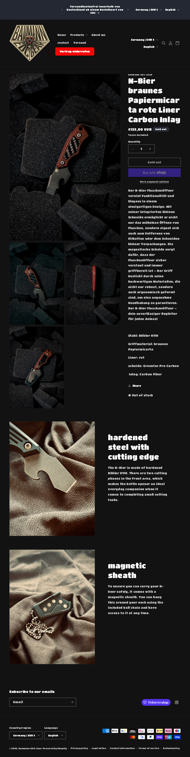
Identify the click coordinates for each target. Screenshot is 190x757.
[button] (78, 35)
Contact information (122, 748)
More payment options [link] (154, 181)
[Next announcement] (128, 9)
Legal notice (99, 748)
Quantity (134, 141)
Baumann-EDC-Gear (30, 748)
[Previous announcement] (62, 9)
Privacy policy (79, 748)
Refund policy (171, 748)
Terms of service (149, 748)
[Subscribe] (72, 702)
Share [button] (136, 385)
